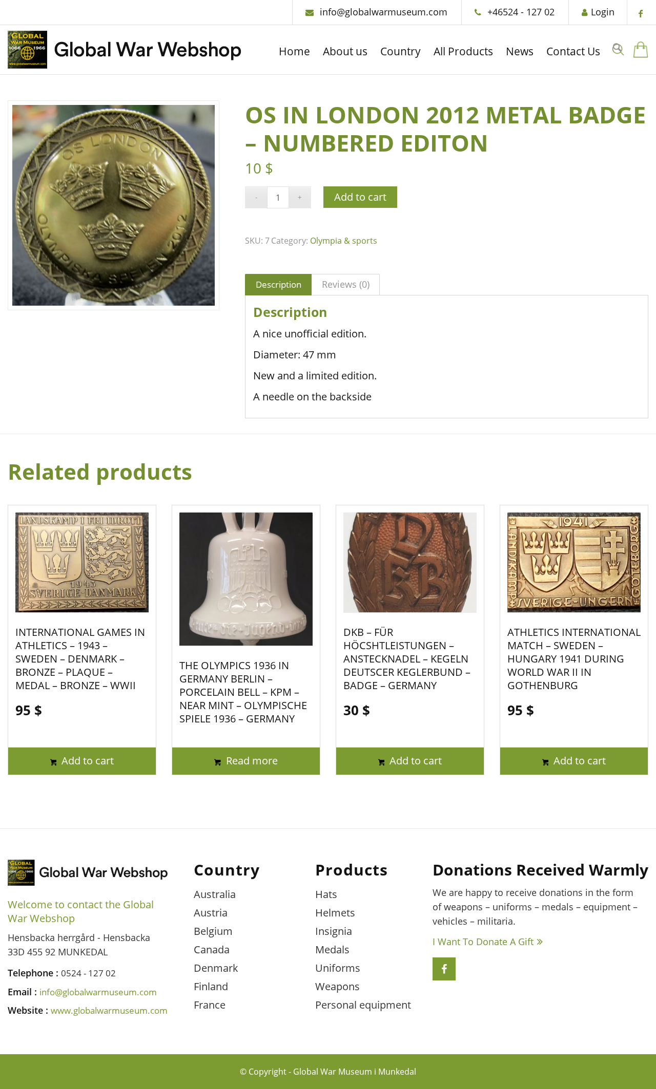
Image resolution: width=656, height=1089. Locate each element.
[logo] (124, 52)
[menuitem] (294, 52)
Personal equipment (363, 1005)
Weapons (337, 986)
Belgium (213, 931)
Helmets (335, 913)
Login (602, 12)
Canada (212, 949)
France (209, 1005)
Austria (211, 913)
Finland (211, 986)
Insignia (333, 931)
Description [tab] (278, 284)
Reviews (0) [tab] (346, 284)
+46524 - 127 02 (520, 12)
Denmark (216, 968)
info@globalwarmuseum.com (382, 12)
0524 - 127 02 (88, 973)
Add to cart (360, 197)
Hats (326, 894)
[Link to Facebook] (640, 13)
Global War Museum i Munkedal (354, 1071)
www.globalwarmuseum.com (109, 1010)
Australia (215, 894)
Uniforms (337, 968)
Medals (332, 949)
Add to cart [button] (86, 760)
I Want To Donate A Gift (483, 941)
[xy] (640, 49)
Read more (250, 760)
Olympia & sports (343, 240)
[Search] (617, 50)
